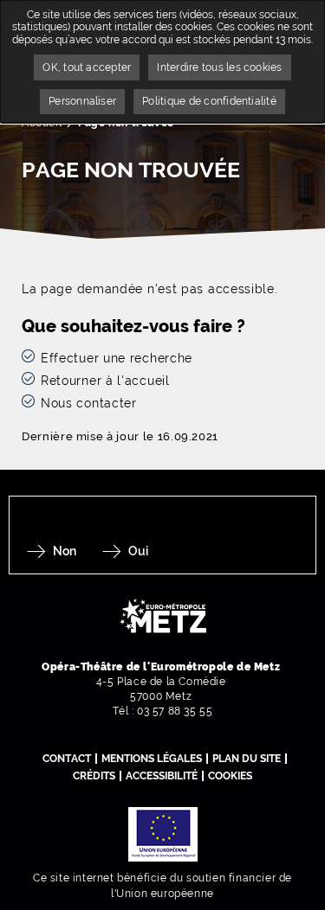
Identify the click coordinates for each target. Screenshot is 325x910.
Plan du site (246, 759)
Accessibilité (162, 776)
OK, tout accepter (86, 67)
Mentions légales (151, 759)
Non (64, 551)
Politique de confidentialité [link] (209, 101)
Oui (138, 551)
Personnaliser (82, 101)
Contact (66, 759)
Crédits (94, 776)
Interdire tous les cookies (219, 67)
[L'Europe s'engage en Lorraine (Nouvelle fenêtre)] (163, 832)
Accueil (42, 123)
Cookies (230, 776)
